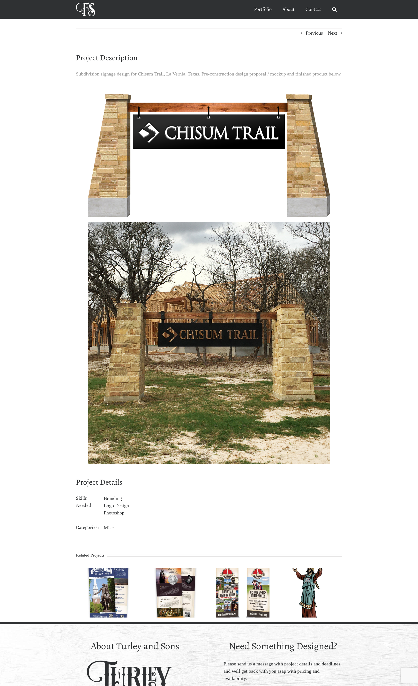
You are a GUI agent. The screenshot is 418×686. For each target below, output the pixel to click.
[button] (334, 9)
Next (332, 33)
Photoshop (114, 512)
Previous (314, 33)
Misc (109, 527)
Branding (113, 498)
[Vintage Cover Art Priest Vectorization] (309, 570)
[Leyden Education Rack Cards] (108, 570)
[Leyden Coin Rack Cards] (175, 570)
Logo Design (116, 505)
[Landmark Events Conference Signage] (242, 570)
